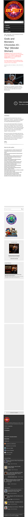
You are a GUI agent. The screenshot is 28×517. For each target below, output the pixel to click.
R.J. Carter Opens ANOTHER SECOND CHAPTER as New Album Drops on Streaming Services (13, 275)
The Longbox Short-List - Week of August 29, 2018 (13, 149)
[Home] (14, 10)
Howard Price (10, 426)
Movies (9, 499)
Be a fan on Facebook (10, 450)
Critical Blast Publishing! (13, 436)
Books (9, 493)
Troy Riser (16, 515)
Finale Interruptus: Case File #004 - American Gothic (14, 467)
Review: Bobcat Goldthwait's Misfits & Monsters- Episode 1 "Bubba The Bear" (12, 168)
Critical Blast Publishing (11, 476)
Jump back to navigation (14, 412)
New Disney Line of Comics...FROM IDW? (16, 506)
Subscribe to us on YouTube (11, 445)
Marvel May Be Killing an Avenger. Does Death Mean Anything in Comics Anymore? (15, 480)
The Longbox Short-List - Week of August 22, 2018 (13, 155)
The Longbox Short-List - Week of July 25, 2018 (12, 174)
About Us (7, 428)
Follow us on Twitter (9, 448)
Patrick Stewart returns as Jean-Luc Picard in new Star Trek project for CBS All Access (13, 170)
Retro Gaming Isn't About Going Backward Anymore (16, 461)
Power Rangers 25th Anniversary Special (11, 173)
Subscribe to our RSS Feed (11, 443)
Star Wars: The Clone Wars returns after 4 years (12, 175)
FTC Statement (7, 430)
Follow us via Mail (9, 452)
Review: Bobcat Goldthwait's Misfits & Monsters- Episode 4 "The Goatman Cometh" (12, 160)
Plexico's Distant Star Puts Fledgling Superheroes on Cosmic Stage (14, 490)
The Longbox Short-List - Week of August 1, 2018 (13, 172)
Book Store (7, 31)
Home (5, 34)
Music (16, 476)
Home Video (9, 34)
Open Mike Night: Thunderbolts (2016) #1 (15, 502)
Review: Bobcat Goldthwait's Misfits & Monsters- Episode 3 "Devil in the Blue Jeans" (12, 163)
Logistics (7, 25)
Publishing (7, 27)
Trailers (11, 499)
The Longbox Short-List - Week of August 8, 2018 (13, 161)
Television (9, 469)
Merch (6, 29)
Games (9, 463)
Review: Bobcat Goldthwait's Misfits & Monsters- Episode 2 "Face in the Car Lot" (12, 166)
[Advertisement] (14, 193)
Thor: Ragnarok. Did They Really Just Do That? (15, 496)
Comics (9, 483)
